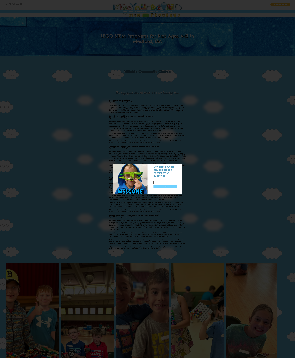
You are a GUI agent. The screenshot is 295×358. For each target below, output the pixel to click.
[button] (180, 165)
